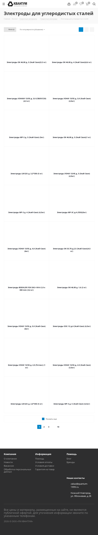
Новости (8, 462)
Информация (43, 454)
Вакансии (9, 465)
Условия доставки (44, 465)
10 (58, 427)
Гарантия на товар (44, 469)
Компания (10, 454)
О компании (10, 458)
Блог (69, 458)
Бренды (71, 462)
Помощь (39, 458)
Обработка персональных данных (17, 470)
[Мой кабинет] (69, 4)
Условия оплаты (43, 462)
